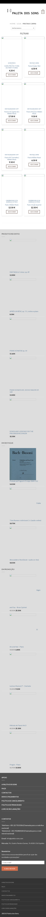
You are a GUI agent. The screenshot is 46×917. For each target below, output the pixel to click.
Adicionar (12, 75)
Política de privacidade (12, 805)
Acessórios (12, 63)
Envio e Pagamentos (10, 797)
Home (12, 24)
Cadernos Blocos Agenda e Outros (12, 201)
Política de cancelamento (13, 801)
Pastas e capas (34, 63)
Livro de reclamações (11, 809)
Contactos (6, 793)
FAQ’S (4, 788)
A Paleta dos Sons (9, 784)
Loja (19, 24)
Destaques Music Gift (12, 109)
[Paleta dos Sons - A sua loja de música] (23, 11)
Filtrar (24, 33)
